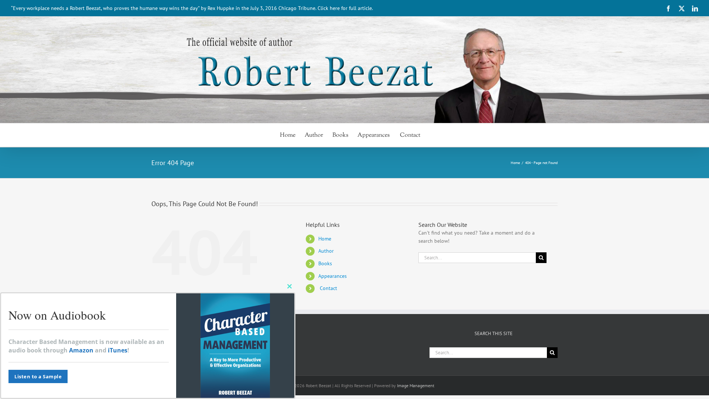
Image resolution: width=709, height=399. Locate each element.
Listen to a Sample (38, 376)
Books (325, 263)
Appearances (332, 276)
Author (326, 251)
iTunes (117, 350)
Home (324, 238)
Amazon (81, 350)
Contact (327, 288)
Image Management (415, 385)
